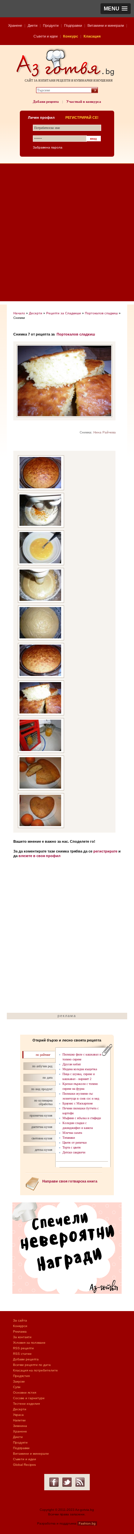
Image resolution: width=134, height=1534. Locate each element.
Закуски (19, 1381)
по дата (47, 1077)
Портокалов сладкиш (101, 313)
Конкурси (20, 1326)
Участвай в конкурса (83, 101)
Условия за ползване (29, 1342)
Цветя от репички (74, 1142)
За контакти (22, 1337)
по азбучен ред (42, 1066)
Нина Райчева (104, 432)
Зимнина (20, 1426)
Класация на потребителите (35, 1370)
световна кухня (42, 1138)
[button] (115, 8)
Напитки (19, 1420)
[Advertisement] (67, 234)
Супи (16, 1387)
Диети (32, 25)
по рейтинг (43, 1055)
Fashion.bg (87, 1523)
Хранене (15, 25)
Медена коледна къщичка (79, 1069)
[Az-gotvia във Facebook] (54, 1482)
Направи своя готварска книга (69, 1181)
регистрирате (105, 851)
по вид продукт (41, 1089)
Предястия (21, 1376)
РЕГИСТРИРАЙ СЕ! (82, 117)
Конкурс (70, 36)
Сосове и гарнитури (29, 1398)
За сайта (20, 1320)
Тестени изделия (26, 1403)
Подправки (73, 25)
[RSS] (80, 1482)
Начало (19, 313)
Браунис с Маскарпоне (77, 1103)
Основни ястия (24, 1392)
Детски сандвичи (73, 1152)
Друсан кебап (71, 1064)
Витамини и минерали (105, 25)
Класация (92, 36)
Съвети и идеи (46, 36)
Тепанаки (68, 1137)
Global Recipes (24, 1464)
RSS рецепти (23, 1348)
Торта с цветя (71, 1147)
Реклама (20, 1331)
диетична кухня (41, 1127)
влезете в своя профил (39, 856)
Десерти (35, 313)
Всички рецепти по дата (32, 1365)
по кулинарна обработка (43, 1102)
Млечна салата (72, 1133)
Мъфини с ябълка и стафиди (81, 1118)
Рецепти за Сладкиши (63, 313)
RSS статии (22, 1353)
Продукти (51, 25)
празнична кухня (41, 1115)
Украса (18, 1415)
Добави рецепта (46, 101)
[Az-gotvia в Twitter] (67, 1482)
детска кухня (43, 1149)
